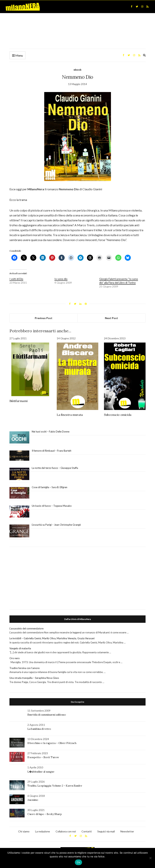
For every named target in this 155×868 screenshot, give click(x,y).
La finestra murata (70, 415)
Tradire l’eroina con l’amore (24, 668)
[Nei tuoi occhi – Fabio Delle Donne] (19, 437)
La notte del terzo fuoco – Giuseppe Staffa (55, 467)
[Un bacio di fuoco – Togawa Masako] (19, 511)
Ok (78, 862)
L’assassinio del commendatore (26, 628)
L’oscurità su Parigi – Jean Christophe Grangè (56, 524)
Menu (19, 55)
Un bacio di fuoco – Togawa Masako (52, 505)
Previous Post (43, 318)
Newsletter (127, 831)
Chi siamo (23, 831)
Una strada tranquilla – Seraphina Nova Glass (34, 677)
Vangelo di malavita (20, 648)
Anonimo (32, 800)
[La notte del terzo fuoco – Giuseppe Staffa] (19, 474)
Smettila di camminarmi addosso (46, 714)
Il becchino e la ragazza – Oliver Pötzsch (51, 743)
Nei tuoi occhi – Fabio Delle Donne (50, 431)
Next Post (111, 318)
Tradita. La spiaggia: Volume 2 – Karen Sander (54, 785)
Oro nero (14, 658)
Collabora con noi (66, 831)
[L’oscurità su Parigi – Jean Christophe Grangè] (19, 531)
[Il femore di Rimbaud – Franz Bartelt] (19, 455)
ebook (77, 69)
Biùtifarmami (18, 401)
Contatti (86, 831)
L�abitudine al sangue (40, 771)
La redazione (42, 831)
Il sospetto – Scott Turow (43, 757)
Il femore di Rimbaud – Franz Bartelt (52, 450)
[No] (150, 858)
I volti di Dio (16, 278)
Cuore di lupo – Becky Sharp (44, 814)
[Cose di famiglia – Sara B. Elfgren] (19, 493)
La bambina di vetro (39, 729)
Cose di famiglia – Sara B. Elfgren (49, 487)
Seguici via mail (106, 831)
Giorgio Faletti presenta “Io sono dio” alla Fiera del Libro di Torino (118, 280)
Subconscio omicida (117, 415)
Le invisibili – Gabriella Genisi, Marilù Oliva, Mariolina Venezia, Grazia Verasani (52, 638)
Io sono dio (60, 278)
